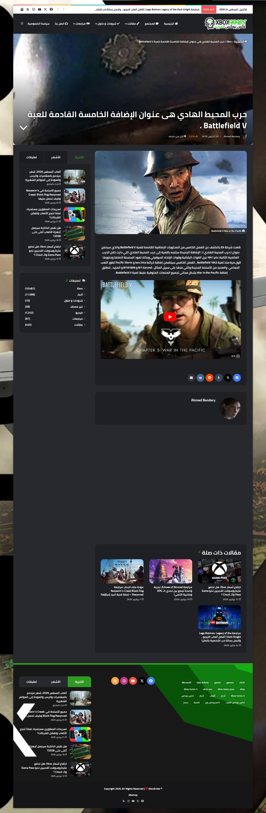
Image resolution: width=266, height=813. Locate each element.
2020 (242, 682)
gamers (230, 682)
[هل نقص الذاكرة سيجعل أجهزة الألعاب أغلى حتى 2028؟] (74, 233)
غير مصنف (76, 307)
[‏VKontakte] (200, 378)
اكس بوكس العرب (235, 702)
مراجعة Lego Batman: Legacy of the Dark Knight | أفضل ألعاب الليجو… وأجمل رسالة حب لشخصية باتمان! (141, 9)
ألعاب (212, 696)
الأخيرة (79, 157)
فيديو (79, 313)
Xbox (229, 41)
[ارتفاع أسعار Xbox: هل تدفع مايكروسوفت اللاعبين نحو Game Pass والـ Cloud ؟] (219, 571)
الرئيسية (169, 23)
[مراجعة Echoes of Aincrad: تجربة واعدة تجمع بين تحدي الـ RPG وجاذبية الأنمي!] (170, 571)
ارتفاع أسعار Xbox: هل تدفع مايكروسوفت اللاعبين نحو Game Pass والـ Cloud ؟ (221, 591)
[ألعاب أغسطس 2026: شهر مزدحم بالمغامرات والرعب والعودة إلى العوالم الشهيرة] (74, 177)
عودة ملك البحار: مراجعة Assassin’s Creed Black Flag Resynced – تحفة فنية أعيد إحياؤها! (122, 591)
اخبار (201, 696)
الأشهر (56, 157)
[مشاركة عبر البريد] (191, 378)
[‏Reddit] (209, 378)
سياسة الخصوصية (38, 23)
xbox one (207, 689)
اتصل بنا (60, 23)
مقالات (132, 23)
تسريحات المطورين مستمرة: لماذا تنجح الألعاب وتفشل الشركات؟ (43, 213)
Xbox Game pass (226, 689)
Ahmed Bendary (232, 136)
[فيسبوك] (237, 378)
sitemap (133, 795)
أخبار (80, 295)
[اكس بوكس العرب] (226, 23)
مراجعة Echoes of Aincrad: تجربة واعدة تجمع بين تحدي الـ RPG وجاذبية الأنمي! (173, 591)
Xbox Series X (238, 696)
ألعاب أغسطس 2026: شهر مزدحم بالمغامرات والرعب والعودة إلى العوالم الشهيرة (43, 175)
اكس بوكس (187, 696)
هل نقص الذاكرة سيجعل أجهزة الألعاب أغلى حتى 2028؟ (46, 232)
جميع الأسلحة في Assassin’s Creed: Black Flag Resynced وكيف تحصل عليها (43, 194)
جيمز (185, 702)
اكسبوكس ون (212, 702)
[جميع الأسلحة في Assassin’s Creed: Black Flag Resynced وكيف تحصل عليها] (74, 195)
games (217, 682)
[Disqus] (171, 484)
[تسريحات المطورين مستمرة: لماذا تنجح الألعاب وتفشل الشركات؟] (74, 214)
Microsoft (186, 682)
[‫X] (228, 378)
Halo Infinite (203, 682)
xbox (242, 689)
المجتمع (150, 23)
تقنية (197, 702)
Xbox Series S (191, 689)
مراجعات (80, 23)
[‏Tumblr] (219, 378)
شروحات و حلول (107, 23)
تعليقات (31, 157)
